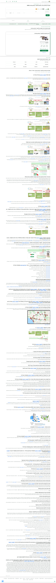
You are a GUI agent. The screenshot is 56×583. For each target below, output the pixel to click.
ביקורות (24, 578)
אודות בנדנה (36, 578)
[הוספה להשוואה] (45, 48)
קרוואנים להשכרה (44, 395)
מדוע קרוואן (32, 578)
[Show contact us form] (16, 1)
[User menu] (6, 1)
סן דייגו (15, 64)
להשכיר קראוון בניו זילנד (22, 570)
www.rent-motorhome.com (49, 578)
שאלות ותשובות (48, 280)
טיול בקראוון (48, 263)
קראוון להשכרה (42, 408)
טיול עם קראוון (30, 135)
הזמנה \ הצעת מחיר (44, 50)
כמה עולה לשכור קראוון (29, 561)
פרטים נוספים (44, 52)
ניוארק (36, 64)
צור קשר (24, 579)
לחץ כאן (41, 405)
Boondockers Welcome (38, 297)
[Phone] (14, 1)
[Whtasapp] (13, 1)
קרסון (15, 66)
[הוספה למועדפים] (47, 48)
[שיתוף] (43, 48)
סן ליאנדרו (35, 66)
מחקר (21, 578)
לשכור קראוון (43, 219)
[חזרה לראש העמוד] (54, 581)
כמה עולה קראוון (40, 216)
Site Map (5, 578)
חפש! (47, 15)
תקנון (27, 579)
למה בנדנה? (27, 578)
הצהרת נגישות (31, 579)
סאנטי (25, 64)
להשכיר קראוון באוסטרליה (35, 402)
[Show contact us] (3, 581)
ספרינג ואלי (24, 66)
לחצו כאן (9, 402)
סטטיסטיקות (17, 578)
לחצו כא (24, 135)
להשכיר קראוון (43, 74)
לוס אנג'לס (46, 64)
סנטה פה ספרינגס (45, 66)
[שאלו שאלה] (41, 48)
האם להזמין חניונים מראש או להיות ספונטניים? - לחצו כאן (14, 286)
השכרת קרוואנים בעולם (11, 578)
